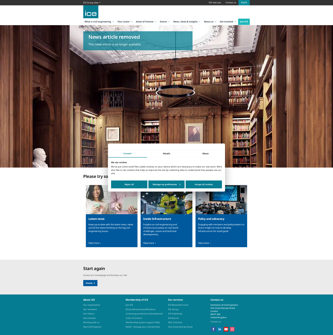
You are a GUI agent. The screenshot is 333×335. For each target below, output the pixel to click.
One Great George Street (180, 326)
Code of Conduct (134, 318)
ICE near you (215, 2)
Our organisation (91, 304)
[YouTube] (226, 329)
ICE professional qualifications (140, 309)
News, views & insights (185, 21)
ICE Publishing (175, 313)
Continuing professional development (144, 313)
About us (208, 21)
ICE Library (173, 309)
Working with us (91, 322)
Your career (123, 21)
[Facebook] (213, 329)
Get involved (226, 21)
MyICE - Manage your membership (143, 326)
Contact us (231, 2)
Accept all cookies (204, 184)
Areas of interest (144, 21)
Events (163, 21)
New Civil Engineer (92, 326)
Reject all (129, 184)
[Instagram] (232, 329)
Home (89, 283)
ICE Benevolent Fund (178, 304)
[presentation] (111, 216)
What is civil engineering (98, 21)
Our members (90, 309)
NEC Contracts (175, 322)
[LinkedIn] (219, 329)
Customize (166, 184)
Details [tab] (166, 153)
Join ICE (244, 21)
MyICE (244, 2)
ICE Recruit (173, 318)
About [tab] (205, 153)
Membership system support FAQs (143, 322)
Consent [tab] (127, 153)
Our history (88, 313)
